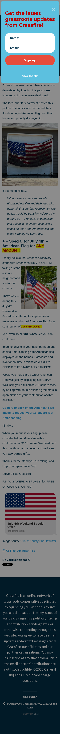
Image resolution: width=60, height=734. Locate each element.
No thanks (31, 76)
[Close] (53, 9)
